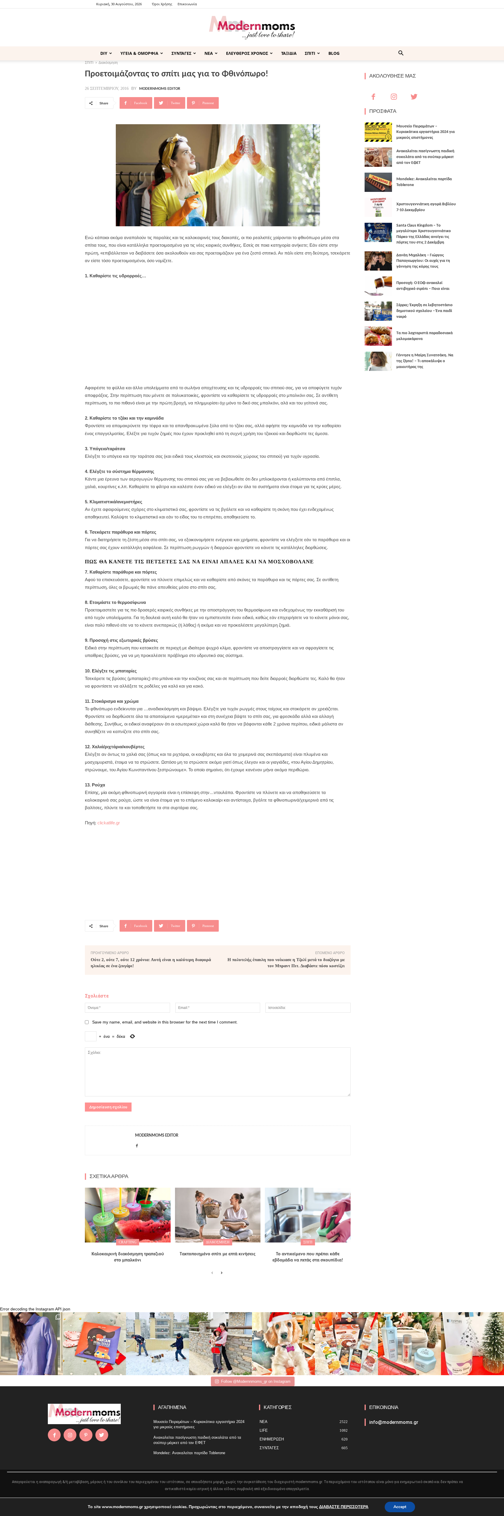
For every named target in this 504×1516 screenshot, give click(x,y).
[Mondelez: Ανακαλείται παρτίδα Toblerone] (378, 182)
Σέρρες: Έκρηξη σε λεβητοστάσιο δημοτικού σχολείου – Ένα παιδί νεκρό (424, 311)
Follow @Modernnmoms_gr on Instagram (255, 1381)
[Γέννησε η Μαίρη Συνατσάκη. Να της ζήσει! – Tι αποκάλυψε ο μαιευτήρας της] (378, 361)
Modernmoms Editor (159, 89)
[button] (401, 54)
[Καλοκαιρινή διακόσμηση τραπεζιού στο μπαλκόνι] (128, 1215)
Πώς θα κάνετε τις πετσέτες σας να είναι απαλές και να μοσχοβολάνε (199, 562)
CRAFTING (127, 1242)
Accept (399, 1507)
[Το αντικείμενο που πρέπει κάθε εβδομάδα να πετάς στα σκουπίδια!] (308, 1215)
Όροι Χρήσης (162, 4)
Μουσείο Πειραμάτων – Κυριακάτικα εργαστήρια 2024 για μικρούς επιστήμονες (425, 132)
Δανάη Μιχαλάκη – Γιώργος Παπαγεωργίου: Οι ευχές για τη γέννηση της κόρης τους (423, 261)
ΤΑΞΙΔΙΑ (289, 53)
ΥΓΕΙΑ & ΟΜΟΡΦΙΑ (139, 53)
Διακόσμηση (218, 1242)
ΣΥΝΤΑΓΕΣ (181, 53)
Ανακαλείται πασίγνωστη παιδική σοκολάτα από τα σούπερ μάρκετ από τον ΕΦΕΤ (425, 157)
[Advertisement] (218, 328)
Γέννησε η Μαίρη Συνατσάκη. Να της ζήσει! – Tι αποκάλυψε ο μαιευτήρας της (424, 361)
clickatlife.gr (108, 822)
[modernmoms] (252, 28)
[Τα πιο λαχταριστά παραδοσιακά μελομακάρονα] (378, 336)
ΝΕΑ (208, 53)
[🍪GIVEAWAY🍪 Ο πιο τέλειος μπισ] (346, 1343)
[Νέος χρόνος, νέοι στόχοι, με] (220, 1343)
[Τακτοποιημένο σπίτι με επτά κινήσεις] (218, 1215)
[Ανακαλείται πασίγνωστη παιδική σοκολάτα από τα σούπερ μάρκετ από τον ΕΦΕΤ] (378, 157)
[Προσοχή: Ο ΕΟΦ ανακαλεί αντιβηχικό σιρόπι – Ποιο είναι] (378, 286)
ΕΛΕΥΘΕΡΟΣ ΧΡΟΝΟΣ (247, 53)
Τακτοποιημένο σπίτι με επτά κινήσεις (218, 1254)
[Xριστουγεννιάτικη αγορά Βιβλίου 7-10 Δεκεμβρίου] (378, 207)
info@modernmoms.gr (393, 1422)
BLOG (334, 53)
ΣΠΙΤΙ (310, 53)
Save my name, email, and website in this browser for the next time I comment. (165, 1022)
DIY (103, 53)
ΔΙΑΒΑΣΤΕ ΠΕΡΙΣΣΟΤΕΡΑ (343, 1507)
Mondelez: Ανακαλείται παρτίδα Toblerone (189, 1453)
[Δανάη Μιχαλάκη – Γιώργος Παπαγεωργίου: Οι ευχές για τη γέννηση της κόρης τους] (378, 261)
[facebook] (137, 1145)
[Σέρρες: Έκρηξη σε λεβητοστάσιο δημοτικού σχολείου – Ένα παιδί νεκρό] (378, 311)
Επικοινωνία (187, 4)
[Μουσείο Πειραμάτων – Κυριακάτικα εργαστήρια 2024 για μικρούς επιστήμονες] (378, 132)
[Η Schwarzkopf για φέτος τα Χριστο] (409, 1343)
